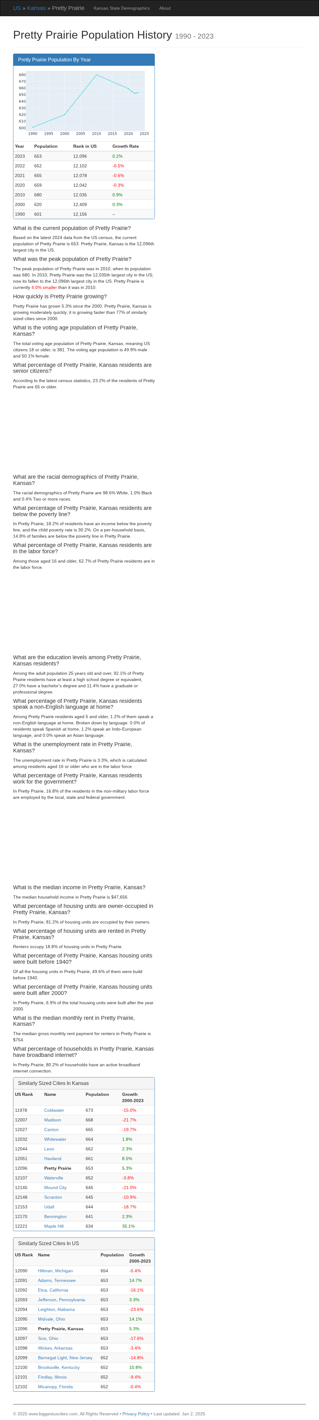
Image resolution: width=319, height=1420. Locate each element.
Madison (52, 1119)
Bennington (55, 1216)
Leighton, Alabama (56, 1309)
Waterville (53, 1177)
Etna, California (53, 1290)
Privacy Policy (136, 1413)
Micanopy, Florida (55, 1386)
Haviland (52, 1158)
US (17, 8)
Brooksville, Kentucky (59, 1367)
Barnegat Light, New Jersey (65, 1357)
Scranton (53, 1197)
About (165, 8)
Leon (49, 1148)
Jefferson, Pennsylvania (61, 1299)
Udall (49, 1206)
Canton (51, 1129)
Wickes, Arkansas (55, 1348)
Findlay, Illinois (52, 1376)
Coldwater (54, 1110)
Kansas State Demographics (122, 8)
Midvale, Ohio (51, 1319)
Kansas (36, 8)
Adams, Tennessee (57, 1280)
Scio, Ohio (48, 1338)
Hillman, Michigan (55, 1270)
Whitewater (55, 1139)
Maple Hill (54, 1226)
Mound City (55, 1187)
